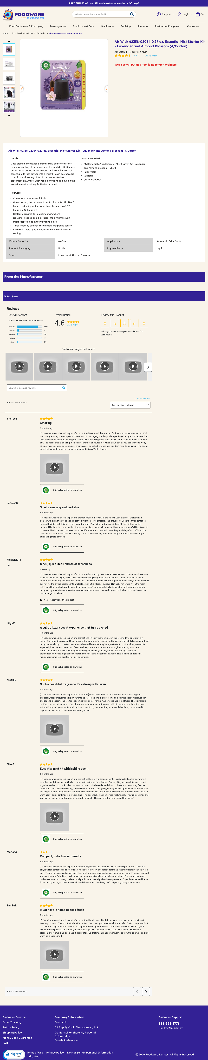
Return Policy (11, 1027)
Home (5, 33)
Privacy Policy (55, 1052)
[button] (9, 49)
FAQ (5, 1043)
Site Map (33, 1056)
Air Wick (120, 52)
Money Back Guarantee (17, 1037)
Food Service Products (22, 33)
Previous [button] (9, 41)
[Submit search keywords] (132, 14)
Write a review (151, 56)
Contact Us (62, 1022)
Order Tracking (12, 1022)
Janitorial (41, 33)
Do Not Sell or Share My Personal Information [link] (75, 1034)
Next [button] (9, 115)
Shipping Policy (12, 1032)
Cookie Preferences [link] (67, 1040)
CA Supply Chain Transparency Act (76, 1027)
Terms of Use (35, 1052)
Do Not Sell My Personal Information (90, 1052)
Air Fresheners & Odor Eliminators (65, 33)
